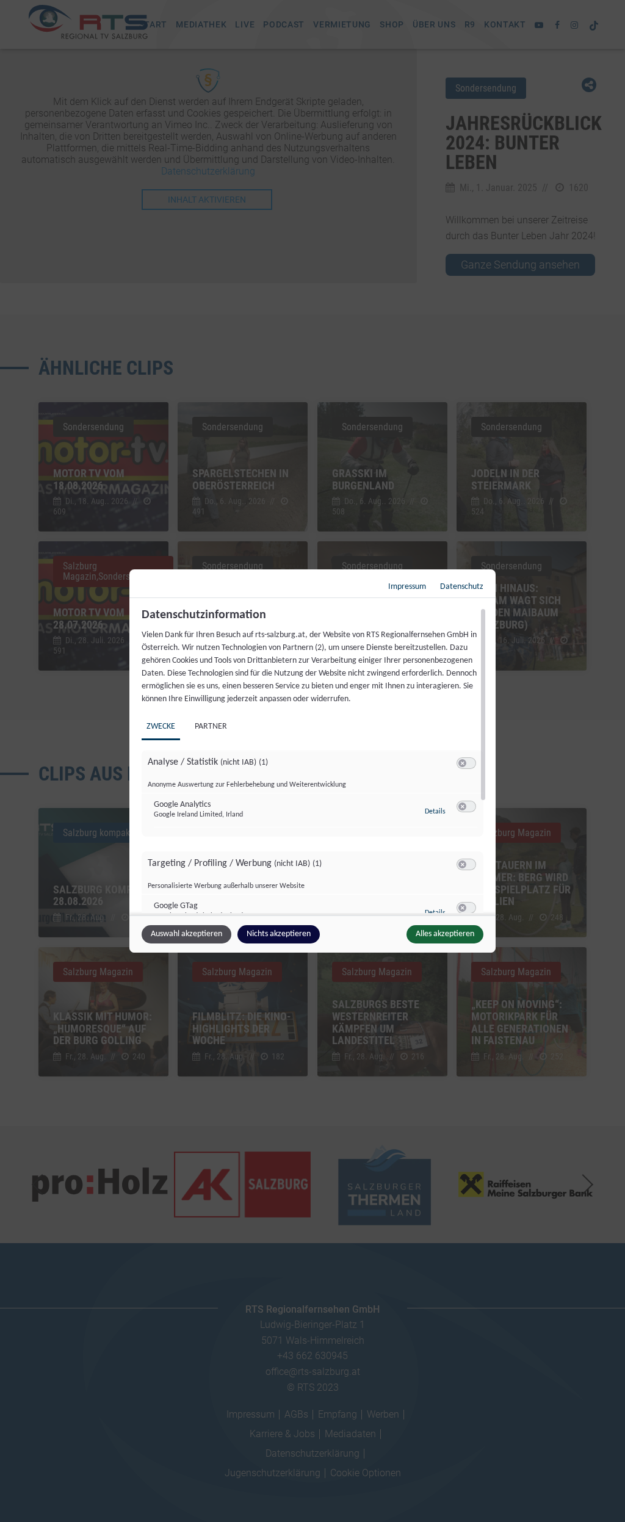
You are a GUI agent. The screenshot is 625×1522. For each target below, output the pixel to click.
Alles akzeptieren (445, 934)
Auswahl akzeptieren (186, 934)
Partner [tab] (211, 726)
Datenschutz (461, 586)
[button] (462, 763)
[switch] (466, 763)
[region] (314, 760)
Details (435, 811)
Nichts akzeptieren (279, 934)
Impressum (407, 586)
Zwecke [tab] (160, 726)
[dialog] (312, 761)
